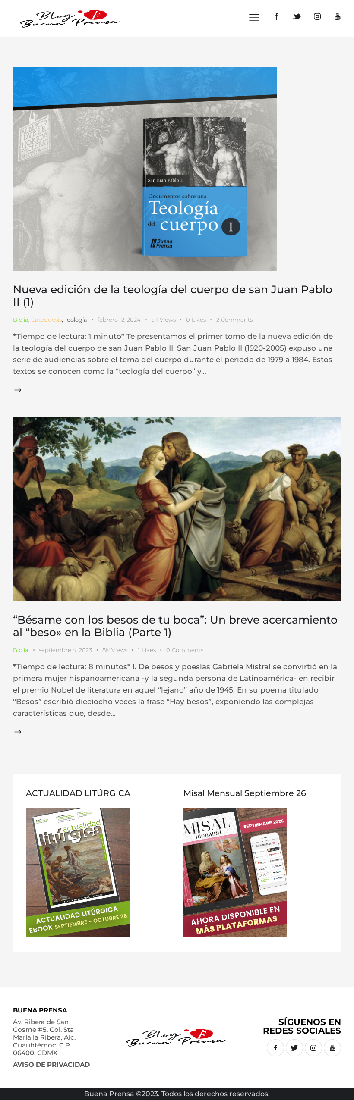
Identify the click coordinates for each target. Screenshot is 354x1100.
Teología (75, 319)
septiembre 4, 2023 (65, 649)
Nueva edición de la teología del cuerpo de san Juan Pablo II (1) (172, 295)
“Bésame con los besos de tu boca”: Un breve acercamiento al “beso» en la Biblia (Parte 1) (175, 626)
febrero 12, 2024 (119, 319)
